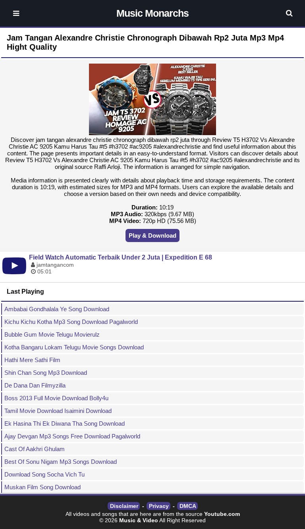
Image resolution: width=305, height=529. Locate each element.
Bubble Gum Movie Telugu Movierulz (52, 334)
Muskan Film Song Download (42, 487)
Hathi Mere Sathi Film (32, 360)
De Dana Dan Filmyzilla (35, 385)
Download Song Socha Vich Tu (44, 474)
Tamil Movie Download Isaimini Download (58, 410)
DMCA (188, 506)
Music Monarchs (152, 13)
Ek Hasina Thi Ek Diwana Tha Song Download (64, 423)
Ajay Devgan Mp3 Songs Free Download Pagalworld (72, 436)
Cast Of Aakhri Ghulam (34, 449)
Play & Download (152, 235)
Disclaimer (124, 506)
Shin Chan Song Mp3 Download (45, 372)
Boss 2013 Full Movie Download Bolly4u (56, 398)
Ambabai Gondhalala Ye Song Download (56, 309)
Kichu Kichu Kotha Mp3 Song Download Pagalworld (71, 321)
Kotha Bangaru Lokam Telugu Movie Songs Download (74, 347)
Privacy (159, 506)
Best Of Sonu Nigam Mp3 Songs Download (60, 461)
